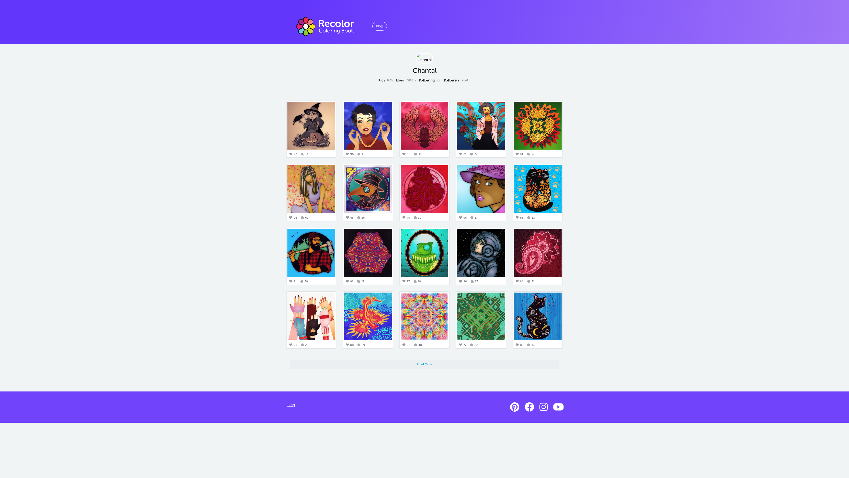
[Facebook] (529, 407)
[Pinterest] (514, 407)
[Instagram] (543, 407)
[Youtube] (558, 407)
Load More (424, 364)
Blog (379, 26)
